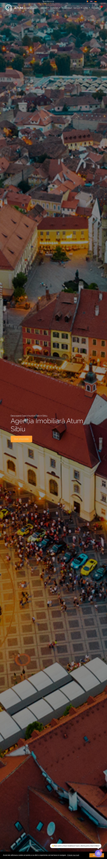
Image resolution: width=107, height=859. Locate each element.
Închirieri (54, 8)
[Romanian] (86, 1)
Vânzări (43, 8)
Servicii (77, 8)
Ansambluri (67, 8)
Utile (86, 8)
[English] (90, 1)
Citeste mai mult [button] (73, 855)
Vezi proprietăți (21, 439)
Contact (95, 8)
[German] (95, 1)
